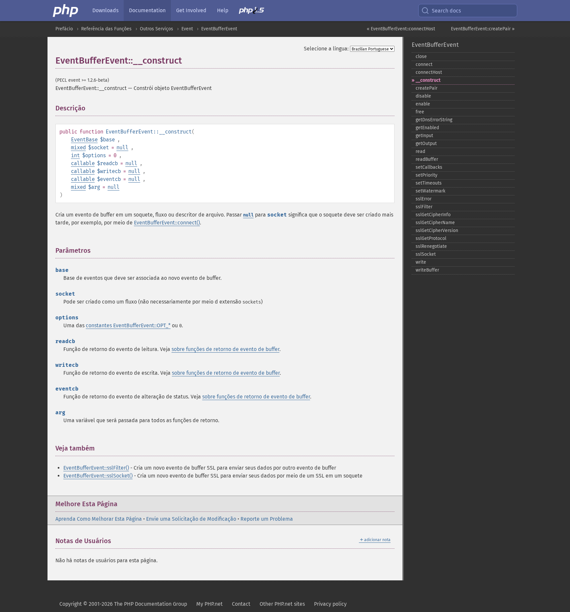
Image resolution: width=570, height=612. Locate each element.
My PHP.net (209, 604)
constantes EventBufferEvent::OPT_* (128, 325)
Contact (241, 604)
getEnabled (427, 128)
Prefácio (64, 29)
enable (423, 104)
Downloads (105, 10)
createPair (426, 88)
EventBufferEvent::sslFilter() (96, 468)
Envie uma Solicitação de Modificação (191, 519)
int (75, 155)
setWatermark (430, 191)
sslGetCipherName (435, 222)
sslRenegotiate (431, 246)
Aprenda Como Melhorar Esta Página (98, 519)
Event (187, 29)
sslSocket (426, 254)
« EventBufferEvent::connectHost (401, 29)
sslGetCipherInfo (433, 215)
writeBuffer (427, 270)
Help (222, 10)
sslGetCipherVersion (437, 230)
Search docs (446, 11)
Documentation (147, 10)
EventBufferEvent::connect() (167, 222)
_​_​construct (428, 80)
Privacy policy (330, 604)
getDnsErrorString (434, 120)
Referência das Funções (106, 29)
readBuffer (427, 159)
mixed (78, 147)
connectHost (429, 72)
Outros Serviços (156, 29)
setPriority (426, 175)
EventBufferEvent (219, 29)
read (420, 151)
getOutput (426, 143)
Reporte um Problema (266, 519)
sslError (423, 199)
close (421, 56)
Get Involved (191, 10)
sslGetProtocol (431, 238)
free (420, 112)
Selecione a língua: (326, 48)
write (421, 262)
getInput (424, 135)
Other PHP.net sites (282, 604)
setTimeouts (429, 183)
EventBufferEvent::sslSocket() (98, 476)
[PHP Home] (66, 10)
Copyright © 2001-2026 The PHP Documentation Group (123, 604)
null (122, 147)
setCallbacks (429, 167)
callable (83, 163)
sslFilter (424, 207)
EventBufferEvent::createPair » (483, 29)
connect (424, 64)
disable (423, 96)
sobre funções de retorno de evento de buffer (225, 349)
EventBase (84, 139)
